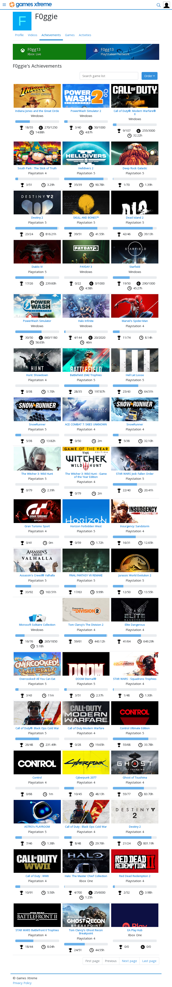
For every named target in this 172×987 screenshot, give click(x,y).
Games (70, 35)
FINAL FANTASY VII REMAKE (86, 575)
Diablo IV (37, 267)
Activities (85, 35)
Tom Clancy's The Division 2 (85, 625)
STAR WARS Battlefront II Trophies (37, 930)
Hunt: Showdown (37, 375)
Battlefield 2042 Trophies (86, 375)
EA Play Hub (134, 930)
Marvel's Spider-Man (135, 321)
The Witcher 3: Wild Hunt (37, 474)
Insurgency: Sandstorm (134, 526)
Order (148, 76)
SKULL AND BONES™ (86, 217)
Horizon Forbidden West (86, 526)
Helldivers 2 (85, 168)
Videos (32, 35)
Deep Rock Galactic (135, 168)
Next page (129, 961)
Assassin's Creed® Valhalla (37, 575)
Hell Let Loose (135, 375)
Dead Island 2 (134, 217)
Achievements (51, 35)
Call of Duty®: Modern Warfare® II (135, 112)
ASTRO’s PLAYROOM (37, 826)
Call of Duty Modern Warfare (86, 728)
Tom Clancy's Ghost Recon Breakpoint (86, 931)
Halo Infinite (86, 321)
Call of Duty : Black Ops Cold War (86, 826)
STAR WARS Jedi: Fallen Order (135, 474)
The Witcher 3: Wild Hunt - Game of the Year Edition (86, 475)
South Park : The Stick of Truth (37, 168)
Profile (19, 35)
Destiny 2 (37, 217)
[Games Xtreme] (31, 4)
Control (37, 777)
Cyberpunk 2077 (86, 777)
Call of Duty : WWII (37, 876)
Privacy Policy (22, 983)
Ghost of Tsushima (135, 777)
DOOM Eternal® (86, 679)
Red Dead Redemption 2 (134, 876)
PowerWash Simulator (37, 321)
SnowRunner (37, 424)
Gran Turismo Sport (37, 526)
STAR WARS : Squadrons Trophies (134, 679)
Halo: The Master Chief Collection (86, 876)
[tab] (49, 52)
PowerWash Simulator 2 (86, 111)
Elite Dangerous (135, 625)
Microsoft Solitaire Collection (37, 625)
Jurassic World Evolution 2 (135, 575)
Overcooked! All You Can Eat (37, 679)
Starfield (134, 267)
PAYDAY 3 (86, 267)
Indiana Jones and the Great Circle (37, 111)
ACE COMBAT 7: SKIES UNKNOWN (86, 424)
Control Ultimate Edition (135, 728)
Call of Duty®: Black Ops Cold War (37, 728)
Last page (149, 961)
